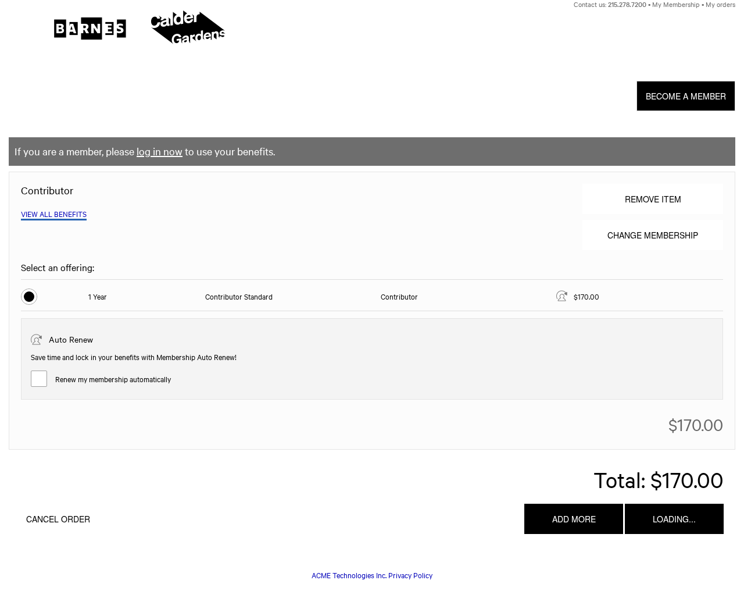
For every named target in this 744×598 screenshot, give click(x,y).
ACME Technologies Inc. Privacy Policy (372, 574)
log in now (160, 151)
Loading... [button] (674, 519)
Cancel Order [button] (58, 519)
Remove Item (653, 199)
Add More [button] (574, 519)
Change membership (652, 235)
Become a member (686, 96)
